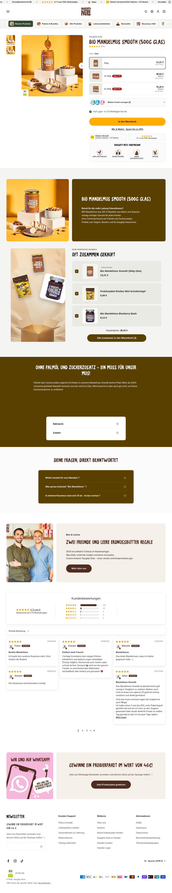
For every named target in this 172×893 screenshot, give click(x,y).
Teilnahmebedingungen (147, 843)
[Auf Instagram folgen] (15, 861)
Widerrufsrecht (65, 838)
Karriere (101, 828)
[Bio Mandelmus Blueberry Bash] (54, 288)
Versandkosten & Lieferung (71, 833)
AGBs (139, 823)
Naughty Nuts (95, 37)
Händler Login (104, 848)
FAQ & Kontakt (65, 823)
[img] (15, 642)
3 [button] (86, 730)
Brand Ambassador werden (110, 833)
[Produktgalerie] (52, 65)
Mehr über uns (78, 568)
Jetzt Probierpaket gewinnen (111, 785)
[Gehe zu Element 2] (10, 50)
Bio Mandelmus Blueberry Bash (118, 313)
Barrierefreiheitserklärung (148, 838)
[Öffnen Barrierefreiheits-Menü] (151, 11)
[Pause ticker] (169, 2)
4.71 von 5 (35, 610)
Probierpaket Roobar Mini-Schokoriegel (123, 291)
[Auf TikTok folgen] (22, 861)
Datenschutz (142, 833)
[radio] (127, 63)
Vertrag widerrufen (67, 843)
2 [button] (82, 730)
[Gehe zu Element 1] (10, 39)
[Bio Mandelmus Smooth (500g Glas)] (38, 263)
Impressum (141, 828)
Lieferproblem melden (68, 828)
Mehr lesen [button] (121, 717)
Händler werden (104, 843)
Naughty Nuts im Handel (109, 838)
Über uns (101, 823)
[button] (71, 605)
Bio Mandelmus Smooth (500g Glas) (120, 271)
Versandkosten (44, 883)
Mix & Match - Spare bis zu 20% (127, 129)
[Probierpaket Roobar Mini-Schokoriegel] (22, 286)
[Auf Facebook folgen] (8, 861)
